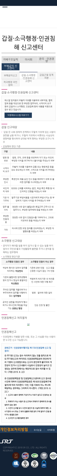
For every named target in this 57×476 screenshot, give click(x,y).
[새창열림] (44, 459)
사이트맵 (51, 430)
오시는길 (37, 430)
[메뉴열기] (4, 5)
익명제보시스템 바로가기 (18, 115)
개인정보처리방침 (14, 429)
